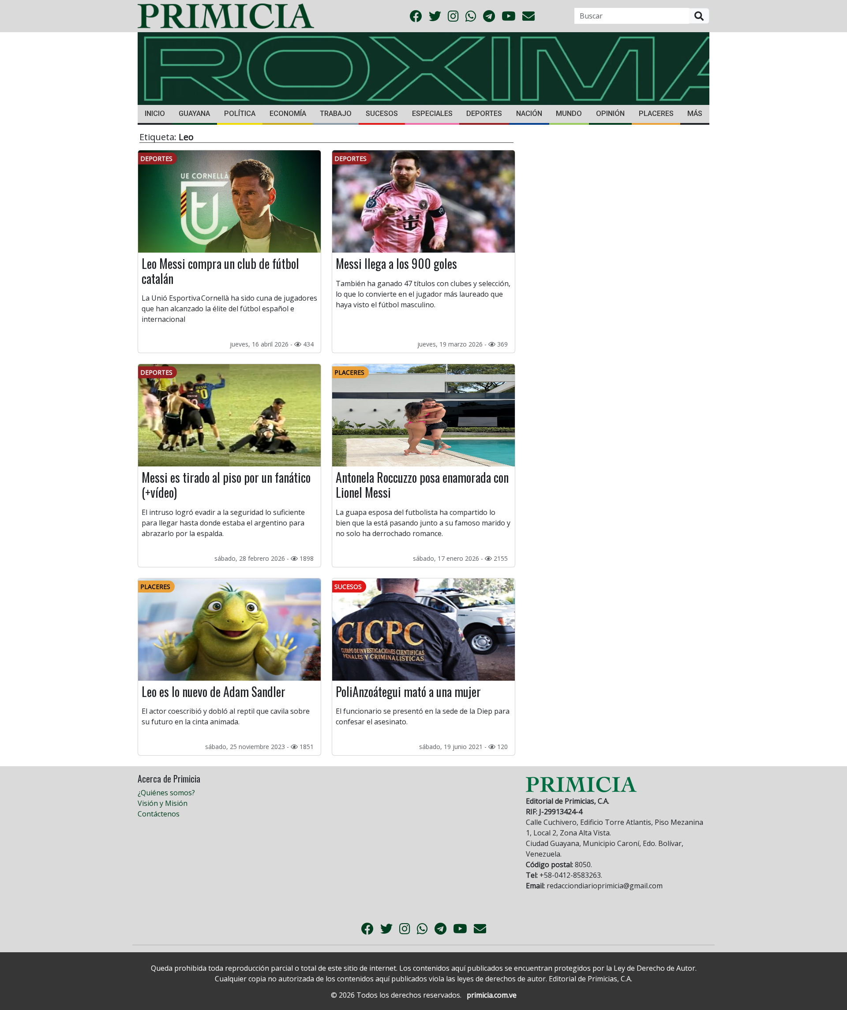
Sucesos (382, 113)
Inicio (155, 113)
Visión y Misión (162, 803)
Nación (529, 113)
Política (239, 113)
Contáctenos (159, 814)
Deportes (484, 113)
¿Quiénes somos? (166, 793)
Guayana (194, 113)
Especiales (432, 113)
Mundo (569, 113)
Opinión (610, 113)
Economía (288, 113)
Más (694, 113)
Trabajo (336, 113)
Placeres (656, 113)
